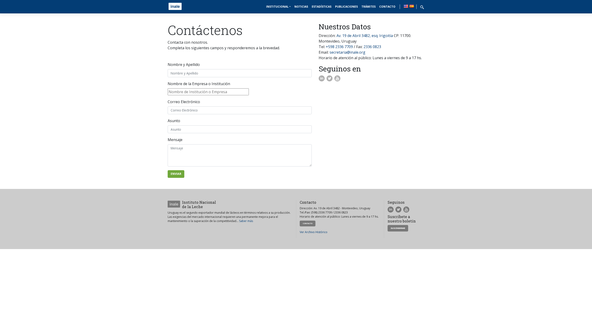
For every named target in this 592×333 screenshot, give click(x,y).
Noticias (301, 7)
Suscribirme (398, 228)
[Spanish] (411, 6)
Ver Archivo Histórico (313, 232)
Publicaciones (346, 7)
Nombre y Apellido (184, 64)
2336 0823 (372, 46)
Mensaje (175, 139)
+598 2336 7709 (339, 46)
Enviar (176, 174)
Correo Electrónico (184, 101)
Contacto (387, 7)
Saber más (246, 221)
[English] (406, 6)
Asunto (174, 120)
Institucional (277, 7)
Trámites (368, 7)
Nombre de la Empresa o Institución (199, 83)
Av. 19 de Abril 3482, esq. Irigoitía (364, 35)
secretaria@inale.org (347, 52)
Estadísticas (321, 7)
